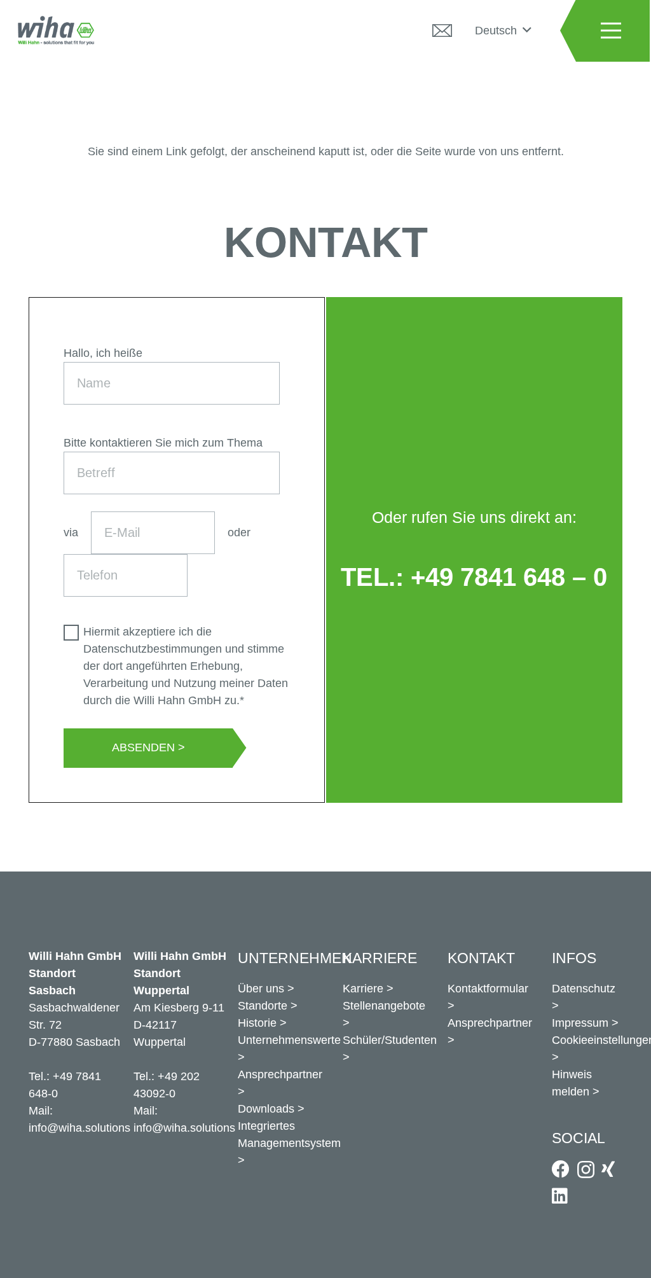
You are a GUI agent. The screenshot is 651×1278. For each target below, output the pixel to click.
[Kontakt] (441, 30)
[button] (502, 30)
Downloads (266, 1108)
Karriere (363, 988)
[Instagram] (585, 1170)
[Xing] (608, 1169)
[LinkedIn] (560, 1196)
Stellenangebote (384, 1005)
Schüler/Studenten (390, 1040)
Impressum (580, 1023)
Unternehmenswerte (289, 1040)
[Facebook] (561, 1169)
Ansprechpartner (280, 1074)
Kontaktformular (488, 988)
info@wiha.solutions (79, 1128)
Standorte (262, 1005)
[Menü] (610, 30)
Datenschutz (583, 988)
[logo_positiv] (56, 30)
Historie (257, 1023)
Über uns (261, 988)
